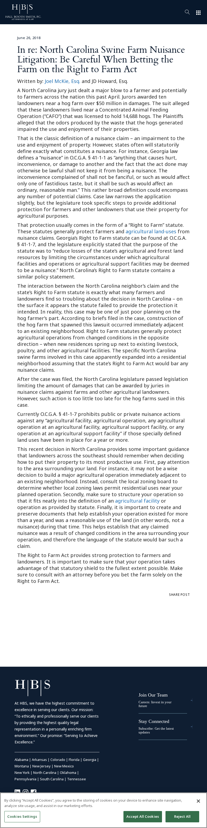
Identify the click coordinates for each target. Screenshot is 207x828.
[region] (103, 810)
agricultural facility (137, 501)
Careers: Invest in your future (155, 704)
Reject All (182, 816)
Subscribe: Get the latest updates (156, 730)
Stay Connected (154, 721)
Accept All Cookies (142, 816)
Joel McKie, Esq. (62, 81)
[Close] (198, 801)
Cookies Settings (22, 816)
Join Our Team (153, 695)
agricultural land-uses (151, 231)
